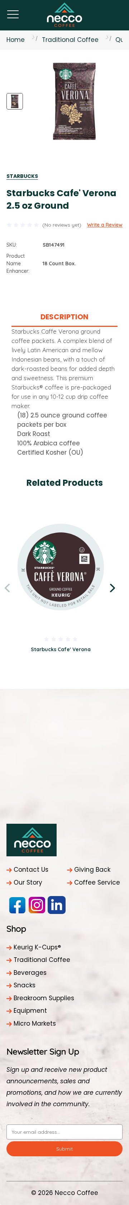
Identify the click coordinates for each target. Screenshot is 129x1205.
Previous (8, 588)
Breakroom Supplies (44, 998)
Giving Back (92, 869)
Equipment (30, 1010)
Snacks (24, 985)
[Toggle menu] (13, 14)
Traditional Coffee (42, 959)
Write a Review (105, 225)
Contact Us (31, 869)
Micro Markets (35, 1023)
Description (64, 317)
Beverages (30, 972)
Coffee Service (97, 882)
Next (113, 588)
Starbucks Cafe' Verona (61, 649)
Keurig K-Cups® (37, 947)
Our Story (28, 882)
